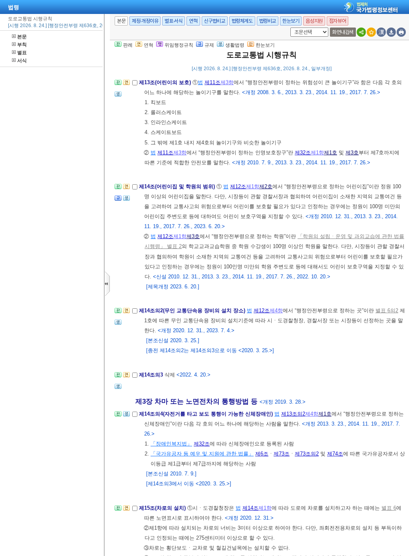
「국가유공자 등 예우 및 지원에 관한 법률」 (202, 454)
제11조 (212, 82)
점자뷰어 (337, 21)
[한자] (381, 32)
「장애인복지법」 (171, 444)
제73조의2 (307, 454)
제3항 (227, 82)
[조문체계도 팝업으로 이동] (118, 85)
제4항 (276, 310)
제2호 (265, 186)
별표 (22, 52)
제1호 (330, 153)
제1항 (317, 153)
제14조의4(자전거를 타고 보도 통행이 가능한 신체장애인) (206, 414)
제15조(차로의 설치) (163, 508)
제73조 (282, 454)
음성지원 (314, 21)
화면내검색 (342, 32)
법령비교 (267, 21)
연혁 (193, 21)
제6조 (261, 454)
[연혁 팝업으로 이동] (126, 85)
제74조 (335, 454)
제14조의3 (152, 375)
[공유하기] (361, 32)
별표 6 (388, 508)
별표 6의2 (386, 310)
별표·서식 (174, 21)
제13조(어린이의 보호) (166, 82)
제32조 (303, 153)
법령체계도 (242, 21)
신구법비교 (214, 21)
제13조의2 (293, 414)
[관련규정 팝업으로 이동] (118, 200)
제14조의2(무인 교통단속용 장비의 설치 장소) (193, 310)
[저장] (391, 32)
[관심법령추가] (371, 32)
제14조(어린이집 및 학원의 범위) (177, 186)
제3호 (352, 153)
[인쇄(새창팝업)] (401, 32)
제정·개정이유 (145, 21)
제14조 (250, 508)
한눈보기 (290, 21)
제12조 (238, 186)
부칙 (22, 44)
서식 (22, 60)
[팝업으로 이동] (118, 96)
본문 (22, 36)
